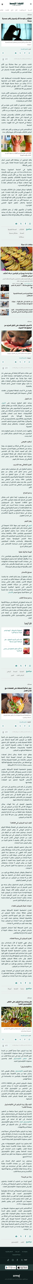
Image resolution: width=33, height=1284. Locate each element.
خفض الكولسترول (20, 1057)
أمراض (9, 670)
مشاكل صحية (13, 232)
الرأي (12, 8)
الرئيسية (30, 8)
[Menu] (31, 3)
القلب (22, 1241)
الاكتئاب (21, 228)
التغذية (22, 670)
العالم (16, 8)
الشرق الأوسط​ (23, 8)
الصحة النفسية (12, 228)
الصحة (22, 232)
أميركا (9, 987)
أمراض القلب (20, 674)
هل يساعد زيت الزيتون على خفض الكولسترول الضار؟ (19, 1001)
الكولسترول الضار (25, 1120)
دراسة (22, 987)
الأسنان (10, 591)
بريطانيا (21, 235)
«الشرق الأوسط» (24, 47)
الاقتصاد (7, 8)
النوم (30, 524)
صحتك (29, 13)
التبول (4, 401)
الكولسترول (18, 1069)
